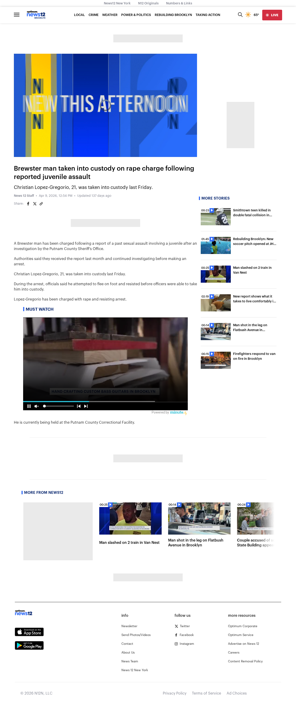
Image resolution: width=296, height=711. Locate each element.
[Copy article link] (41, 204)
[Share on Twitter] (35, 204)
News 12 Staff (24, 195)
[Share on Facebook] (28, 204)
